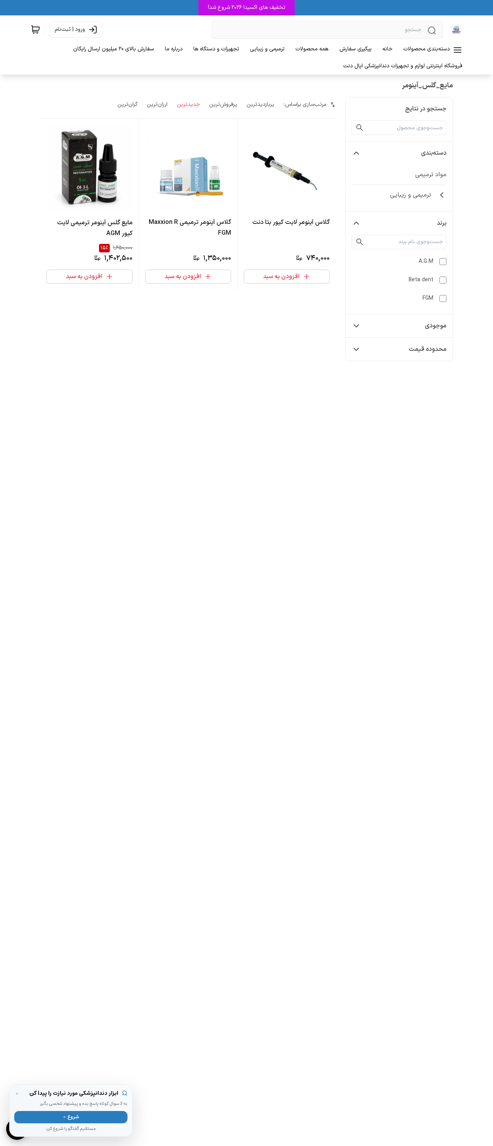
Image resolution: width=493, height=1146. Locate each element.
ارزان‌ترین (157, 104)
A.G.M (426, 261)
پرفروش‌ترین (223, 104)
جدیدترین (188, 104)
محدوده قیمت (427, 349)
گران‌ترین (127, 104)
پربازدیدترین (260, 104)
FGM (428, 298)
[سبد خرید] (35, 29)
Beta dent (421, 280)
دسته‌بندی (433, 153)
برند (441, 223)
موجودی (435, 325)
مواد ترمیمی (430, 174)
